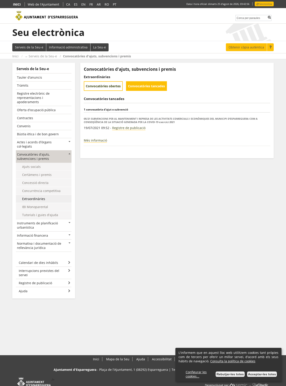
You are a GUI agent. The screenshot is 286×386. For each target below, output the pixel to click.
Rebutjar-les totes (230, 374)
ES (76, 4)
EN (83, 4)
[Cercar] (269, 17)
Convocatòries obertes (103, 86)
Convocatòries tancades (146, 86)
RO (107, 4)
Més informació (95, 140)
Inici (15, 56)
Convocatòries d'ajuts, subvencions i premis (97, 56)
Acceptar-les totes (262, 374)
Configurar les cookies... (196, 374)
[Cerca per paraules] (248, 17)
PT (114, 4)
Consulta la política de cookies (232, 361)
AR (99, 4)
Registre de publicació (128, 128)
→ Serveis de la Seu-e (41, 56)
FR (91, 4)
